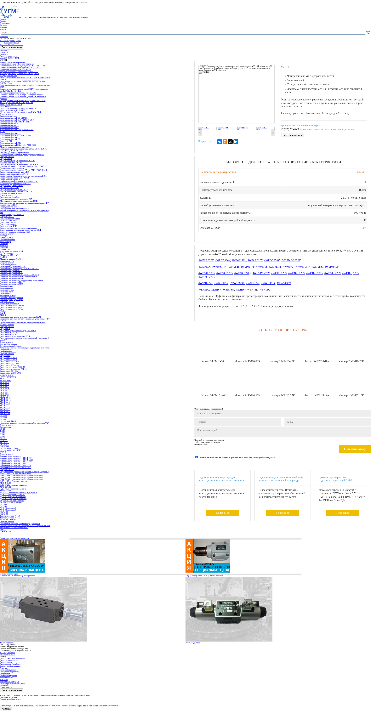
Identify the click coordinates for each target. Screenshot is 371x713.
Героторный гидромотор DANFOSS (14, 209)
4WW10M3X (237, 283)
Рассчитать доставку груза (10, 40)
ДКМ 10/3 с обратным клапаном (13, 498)
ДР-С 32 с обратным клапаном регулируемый (18, 493)
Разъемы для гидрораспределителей (14, 153)
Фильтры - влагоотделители (11, 298)
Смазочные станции (8, 222)
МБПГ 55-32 (5, 410)
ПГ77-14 (3, 506)
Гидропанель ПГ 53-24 (9, 361)
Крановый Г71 (6, 141)
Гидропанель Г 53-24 (8, 357)
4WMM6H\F (247, 266)
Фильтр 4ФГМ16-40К (317, 395)
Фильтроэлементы (7, 240)
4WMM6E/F (303, 266)
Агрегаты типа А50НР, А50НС (12, 110)
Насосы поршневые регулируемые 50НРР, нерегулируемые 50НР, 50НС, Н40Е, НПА (24, 90)
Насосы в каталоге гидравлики (12, 658)
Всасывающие (5, 241)
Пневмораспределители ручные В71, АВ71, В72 (19, 269)
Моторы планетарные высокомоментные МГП (18, 201)
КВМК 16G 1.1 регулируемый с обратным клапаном (21, 475)
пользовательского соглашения (57, 706)
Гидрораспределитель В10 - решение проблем (204, 576)
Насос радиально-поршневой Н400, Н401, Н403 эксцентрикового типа (19, 74)
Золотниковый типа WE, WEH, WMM (15, 135)
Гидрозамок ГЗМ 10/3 (9, 332)
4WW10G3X (284, 283)
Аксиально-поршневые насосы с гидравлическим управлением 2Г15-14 (25, 86)
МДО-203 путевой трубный (11, 502)
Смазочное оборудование (10, 666)
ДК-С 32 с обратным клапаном (12, 495)
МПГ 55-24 (4, 388)
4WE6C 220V (222, 260)
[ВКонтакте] (219, 141)
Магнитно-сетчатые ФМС (10, 259)
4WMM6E (288, 266)
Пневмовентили (6, 292)
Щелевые (4, 247)
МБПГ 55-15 (5, 402)
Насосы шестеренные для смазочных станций (18, 228)
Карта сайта (4, 685)
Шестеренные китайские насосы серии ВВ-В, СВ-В (21, 112)
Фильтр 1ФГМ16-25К (247, 361)
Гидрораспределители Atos (11, 307)
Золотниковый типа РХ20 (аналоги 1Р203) (17, 129)
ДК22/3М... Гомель (8, 520)
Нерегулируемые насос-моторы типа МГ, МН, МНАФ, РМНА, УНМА (25, 78)
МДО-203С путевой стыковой (12, 500)
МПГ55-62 (4, 396)
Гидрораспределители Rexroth (12, 305)
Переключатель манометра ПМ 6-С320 (15, 466)
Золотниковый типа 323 (9, 126)
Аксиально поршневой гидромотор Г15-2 (17, 199)
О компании (4, 23)
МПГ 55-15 (4, 384)
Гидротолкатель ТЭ (8, 352)
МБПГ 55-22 (5, 404)
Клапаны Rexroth (7, 325)
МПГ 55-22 (4, 386)
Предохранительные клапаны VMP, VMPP (17, 191)
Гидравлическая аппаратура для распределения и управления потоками (221, 479)
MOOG (3, 315)
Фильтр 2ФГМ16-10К (317, 361)
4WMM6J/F (274, 266)
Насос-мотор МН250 (8, 205)
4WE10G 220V (314, 273)
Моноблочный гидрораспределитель (14, 147)
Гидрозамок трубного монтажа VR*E (15, 336)
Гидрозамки (5, 674)
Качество (3, 25)
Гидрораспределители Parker (11, 309)
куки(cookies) (113, 706)
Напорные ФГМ (6, 238)
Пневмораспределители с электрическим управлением (21, 280)
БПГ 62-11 (4, 442)
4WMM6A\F (219, 266)
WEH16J (241, 289)
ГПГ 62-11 (4, 444)
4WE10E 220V (296, 273)
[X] (230, 141)
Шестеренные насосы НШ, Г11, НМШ (15, 70)
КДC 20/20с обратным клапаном (13, 485)
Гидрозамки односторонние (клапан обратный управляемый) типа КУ (24, 339)
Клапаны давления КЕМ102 (11, 193)
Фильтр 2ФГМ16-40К (213, 395)
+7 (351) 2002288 (7, 44)
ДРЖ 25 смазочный (8, 510)
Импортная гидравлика (9, 672)
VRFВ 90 (4, 514)
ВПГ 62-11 (4, 446)
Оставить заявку (355, 449)
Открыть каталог (7, 114)
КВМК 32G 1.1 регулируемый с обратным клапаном (21, 479)
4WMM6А (204, 266)
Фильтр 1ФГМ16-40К (282, 361)
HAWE (2, 313)
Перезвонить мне (12, 47)
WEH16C (203, 289)
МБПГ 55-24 (5, 406)
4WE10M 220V (261, 273)
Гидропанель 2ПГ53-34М (10, 373)
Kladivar (3, 311)
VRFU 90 (4, 512)
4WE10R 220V (206, 276)
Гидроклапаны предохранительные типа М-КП (19, 164)
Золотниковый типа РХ (9, 137)
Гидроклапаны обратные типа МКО (14, 172)
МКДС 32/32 (5, 491)
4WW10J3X (253, 283)
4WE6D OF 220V (290, 260)
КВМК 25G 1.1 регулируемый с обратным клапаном (21, 477)
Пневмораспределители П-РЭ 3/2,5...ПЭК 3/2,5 (19, 274)
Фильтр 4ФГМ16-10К (247, 395)
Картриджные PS (7, 261)
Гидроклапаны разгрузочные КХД (14, 189)
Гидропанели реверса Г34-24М (12, 367)
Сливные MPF (6, 249)
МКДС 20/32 (5, 487)
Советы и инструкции (9, 574)
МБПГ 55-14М (6, 400)
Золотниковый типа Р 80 (10, 139)
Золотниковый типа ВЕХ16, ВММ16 (15, 122)
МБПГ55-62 (5, 413)
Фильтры (4, 668)
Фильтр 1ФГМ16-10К (213, 361)
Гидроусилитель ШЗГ (9, 207)
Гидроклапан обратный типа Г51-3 (14, 174)
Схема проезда (6, 687)
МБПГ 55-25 (5, 408)
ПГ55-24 (3, 417)
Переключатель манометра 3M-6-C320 (15, 468)
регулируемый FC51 (8, 421)
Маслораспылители (7, 296)
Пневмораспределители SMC (11, 284)
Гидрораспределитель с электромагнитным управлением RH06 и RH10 (25, 320)
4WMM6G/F (332, 266)
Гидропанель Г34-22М (9, 371)
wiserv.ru (17, 699)
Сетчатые (4, 243)
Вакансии (4, 679)
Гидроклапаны (6, 662)
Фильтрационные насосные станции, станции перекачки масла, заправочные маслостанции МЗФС (25, 526)
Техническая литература (9, 681)
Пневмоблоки (5, 294)
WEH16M (228, 289)
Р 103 (2, 131)
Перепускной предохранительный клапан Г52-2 (19, 182)
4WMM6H (233, 266)
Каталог (3, 19)
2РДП (2, 433)
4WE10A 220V (206, 273)
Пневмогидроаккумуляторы (11, 299)
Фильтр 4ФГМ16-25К (282, 395)
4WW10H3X (221, 283)
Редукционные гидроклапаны (12, 168)
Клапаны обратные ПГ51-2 (11, 162)
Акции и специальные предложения (14, 538)
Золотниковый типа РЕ (9, 128)
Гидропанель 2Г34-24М (9, 365)
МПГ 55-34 (4, 394)
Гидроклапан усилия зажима (11, 185)
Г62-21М (3, 439)
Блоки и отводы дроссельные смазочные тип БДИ (20, 230)
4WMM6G (317, 266)
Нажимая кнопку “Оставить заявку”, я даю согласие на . (237, 458)
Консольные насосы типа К (11, 104)
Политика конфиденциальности (12, 683)
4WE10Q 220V (350, 273)
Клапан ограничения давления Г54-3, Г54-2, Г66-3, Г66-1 (23, 170)
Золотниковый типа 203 (9, 124)
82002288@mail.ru (7, 654)
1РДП (2, 431)
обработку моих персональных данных (259, 458)
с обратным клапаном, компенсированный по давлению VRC (24, 423)
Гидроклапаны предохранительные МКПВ (17, 160)
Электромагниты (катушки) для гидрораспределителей (22, 155)
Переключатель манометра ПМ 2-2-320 (15, 462)
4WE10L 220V (332, 273)
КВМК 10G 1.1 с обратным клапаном (15, 473)
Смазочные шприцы (8, 224)
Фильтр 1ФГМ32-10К (351, 395)
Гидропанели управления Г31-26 (13, 369)
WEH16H (216, 289)
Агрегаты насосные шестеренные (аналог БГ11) (19, 72)
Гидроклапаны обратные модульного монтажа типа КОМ (23, 176)
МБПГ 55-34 (5, 411)
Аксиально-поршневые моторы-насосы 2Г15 (18, 93)
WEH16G (264, 289)
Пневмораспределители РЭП (11, 272)
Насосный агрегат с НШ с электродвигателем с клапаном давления (23, 98)
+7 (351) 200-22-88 (290, 129)
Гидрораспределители (8, 660)
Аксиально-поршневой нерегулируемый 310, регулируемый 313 (24, 212)
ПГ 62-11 (4, 440)
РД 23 (2, 429)
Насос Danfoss (5, 106)
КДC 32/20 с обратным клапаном (13, 489)
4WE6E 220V (255, 260)
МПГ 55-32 (4, 392)
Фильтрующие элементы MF (11, 251)
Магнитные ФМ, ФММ (9, 255)
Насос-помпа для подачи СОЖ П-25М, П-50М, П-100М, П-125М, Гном (23, 82)
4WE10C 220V (224, 273)
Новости (3, 27)
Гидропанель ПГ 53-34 (9, 363)
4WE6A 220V (206, 260)
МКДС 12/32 (5, 483)
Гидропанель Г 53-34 (8, 359)
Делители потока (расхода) (10, 346)
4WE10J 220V (279, 273)
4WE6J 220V (239, 260)
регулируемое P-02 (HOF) (10, 450)
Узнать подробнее (7, 643)
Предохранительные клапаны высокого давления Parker (22, 323)
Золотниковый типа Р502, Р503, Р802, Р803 (18, 145)
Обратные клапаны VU (9, 187)
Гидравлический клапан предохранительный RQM (20, 317)
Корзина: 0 (4, 50)
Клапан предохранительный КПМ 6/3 (15, 184)
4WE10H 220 (241, 273)
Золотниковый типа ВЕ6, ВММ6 (13, 118)
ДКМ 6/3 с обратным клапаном (13, 496)
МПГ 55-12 (4, 379)
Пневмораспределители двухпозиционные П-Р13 (19, 276)
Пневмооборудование (8, 670)
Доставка (3, 21)
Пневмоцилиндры (7, 290)
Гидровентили (5, 350)
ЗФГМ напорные (7, 253)
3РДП (2, 435)
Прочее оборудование (8, 676)
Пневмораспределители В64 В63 (13, 267)
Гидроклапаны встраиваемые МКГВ (15, 178)
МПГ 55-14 (4, 383)
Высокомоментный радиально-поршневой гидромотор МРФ (24, 203)
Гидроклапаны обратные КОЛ (12, 180)
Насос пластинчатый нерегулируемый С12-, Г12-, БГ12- (22, 66)
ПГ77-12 (3, 504)
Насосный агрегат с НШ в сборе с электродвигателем (21, 95)
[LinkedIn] (235, 141)
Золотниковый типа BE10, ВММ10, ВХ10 (17, 120)
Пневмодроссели (6, 288)
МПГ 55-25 (4, 390)
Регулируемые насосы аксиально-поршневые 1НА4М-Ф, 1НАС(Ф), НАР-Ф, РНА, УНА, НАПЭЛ (23, 101)
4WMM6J (261, 266)
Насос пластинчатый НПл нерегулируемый (17, 64)
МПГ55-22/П (5, 381)
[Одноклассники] (225, 141)
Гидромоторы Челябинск (10, 664)
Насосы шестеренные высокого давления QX (18, 108)
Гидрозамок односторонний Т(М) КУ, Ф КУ (18, 330)
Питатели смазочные (8, 220)
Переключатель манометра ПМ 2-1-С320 (16, 460)
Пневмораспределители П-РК (12, 278)
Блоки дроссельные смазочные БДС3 (15, 232)
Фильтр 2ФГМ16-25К (351, 361)
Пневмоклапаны (6, 286)
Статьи (3, 29)
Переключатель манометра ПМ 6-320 (15, 464)
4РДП (2, 437)
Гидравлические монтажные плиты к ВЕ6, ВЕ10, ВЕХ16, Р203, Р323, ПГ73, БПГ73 (23, 150)
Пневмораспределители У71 (11, 270)
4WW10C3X (205, 283)
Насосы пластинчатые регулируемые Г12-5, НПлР (20, 68)
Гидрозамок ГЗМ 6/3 (8, 334)
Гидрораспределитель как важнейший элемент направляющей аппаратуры (281, 479)
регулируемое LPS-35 (9, 448)
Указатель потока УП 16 (10, 518)
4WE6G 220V (271, 260)
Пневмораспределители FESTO (12, 282)
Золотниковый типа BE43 (10, 143)
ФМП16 (3, 257)
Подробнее (222, 512)
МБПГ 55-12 (5, 398)
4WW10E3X (268, 283)
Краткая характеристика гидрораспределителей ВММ (335, 479)
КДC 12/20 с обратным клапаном (13, 481)
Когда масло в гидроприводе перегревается (17, 576)
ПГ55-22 (3, 415)
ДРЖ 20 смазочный (8, 508)
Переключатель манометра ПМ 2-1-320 (15, 458)
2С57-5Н (3, 452)
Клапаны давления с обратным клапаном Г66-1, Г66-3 (22, 166)
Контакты (4, 37)
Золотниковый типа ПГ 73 (10, 133)
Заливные (4, 245)
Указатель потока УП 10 (10, 516)
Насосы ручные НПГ (8, 226)
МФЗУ (3, 529)
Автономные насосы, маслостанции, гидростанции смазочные (24, 348)
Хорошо (6, 708)
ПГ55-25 (3, 419)
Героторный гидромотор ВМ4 (12, 214)
